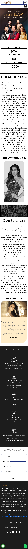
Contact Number (6, 456)
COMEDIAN (8, 525)
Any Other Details (7, 471)
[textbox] (12, 5)
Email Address (6, 461)
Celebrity (21, 516)
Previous (1, 181)
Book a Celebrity (13, 337)
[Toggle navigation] (25, 2)
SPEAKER (13, 527)
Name (4, 451)
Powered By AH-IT (5, 514)
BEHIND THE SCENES (17, 525)
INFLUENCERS (19, 522)
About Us (13, 516)
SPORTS (7, 527)
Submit (13, 478)
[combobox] (12, 5)
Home (6, 516)
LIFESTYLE (20, 527)
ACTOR (7, 522)
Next (24, 181)
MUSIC (12, 522)
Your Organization (7, 466)
